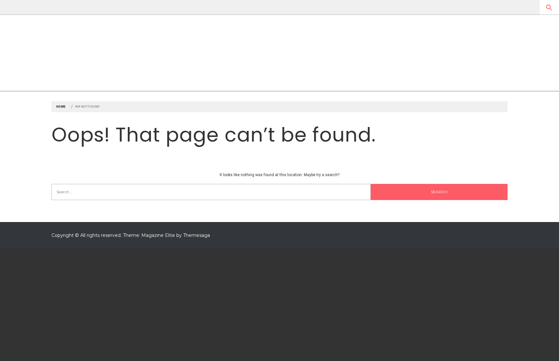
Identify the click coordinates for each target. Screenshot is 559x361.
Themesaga (196, 235)
